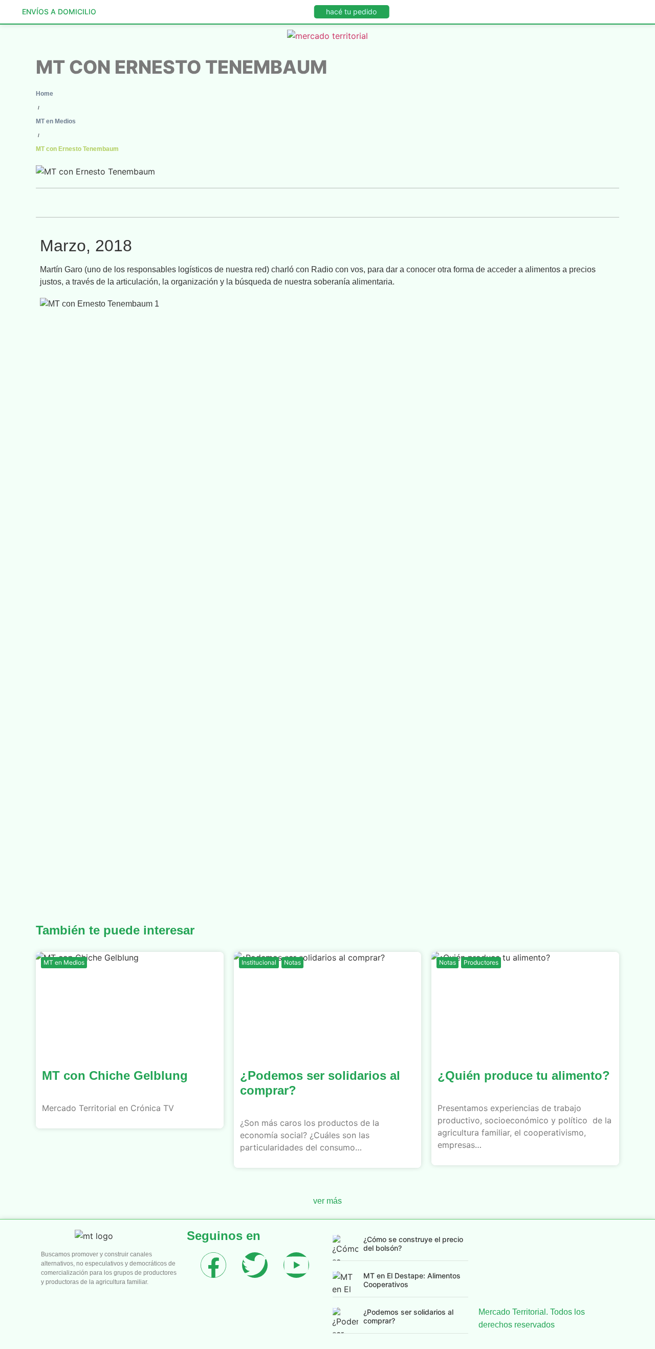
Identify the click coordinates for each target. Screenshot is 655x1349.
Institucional (259, 962)
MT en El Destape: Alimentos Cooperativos (412, 1280)
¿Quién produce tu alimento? (524, 1075)
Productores (481, 962)
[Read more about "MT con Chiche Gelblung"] (130, 1003)
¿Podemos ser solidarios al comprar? (408, 1316)
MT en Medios (56, 121)
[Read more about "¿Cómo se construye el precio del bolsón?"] (345, 1247)
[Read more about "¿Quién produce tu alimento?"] (525, 1003)
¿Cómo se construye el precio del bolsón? (413, 1243)
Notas (292, 962)
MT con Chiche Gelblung (115, 1075)
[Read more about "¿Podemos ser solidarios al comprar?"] (328, 1003)
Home (44, 93)
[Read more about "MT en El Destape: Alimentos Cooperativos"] (345, 1284)
